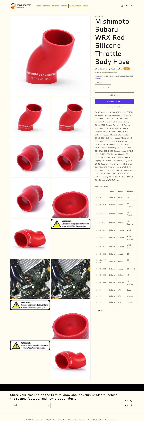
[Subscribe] (48, 405)
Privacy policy (72, 420)
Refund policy (61, 420)
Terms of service (85, 420)
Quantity (98, 83)
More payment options (114, 107)
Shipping (98, 72)
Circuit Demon (36, 420)
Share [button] (100, 310)
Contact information (111, 420)
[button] (121, 5)
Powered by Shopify (47, 420)
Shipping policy (98, 420)
